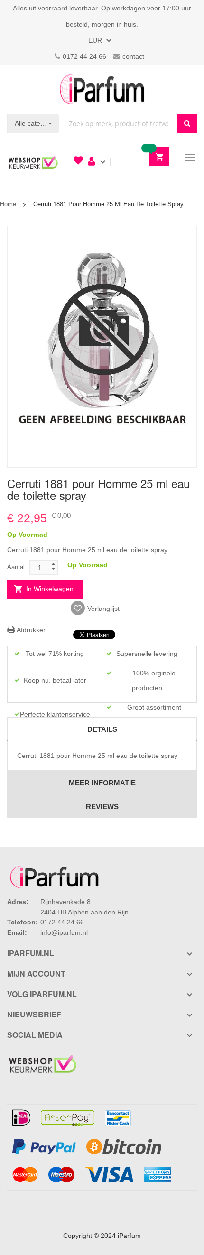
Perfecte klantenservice (55, 714)
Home (8, 204)
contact (133, 56)
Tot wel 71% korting (55, 653)
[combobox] (118, 123)
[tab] (102, 729)
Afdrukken (31, 630)
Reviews (102, 807)
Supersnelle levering (146, 653)
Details (102, 729)
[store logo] (102, 89)
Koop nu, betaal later (55, 680)
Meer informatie (102, 783)
